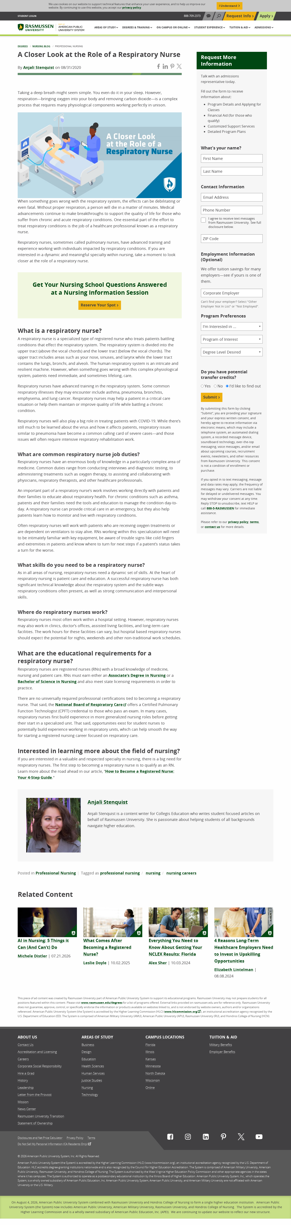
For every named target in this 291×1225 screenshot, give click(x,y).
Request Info (238, 16)
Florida (150, 1044)
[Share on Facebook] (158, 67)
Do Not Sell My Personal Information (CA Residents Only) (53, 1143)
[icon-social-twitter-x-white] (241, 1137)
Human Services (93, 1073)
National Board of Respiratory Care (89, 704)
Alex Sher (158, 963)
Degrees (23, 46)
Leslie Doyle (95, 963)
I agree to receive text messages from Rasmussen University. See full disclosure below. (234, 222)
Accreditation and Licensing (37, 1052)
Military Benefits (220, 1044)
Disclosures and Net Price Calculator (40, 1138)
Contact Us (25, 1044)
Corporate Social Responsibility (40, 1066)
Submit (210, 397)
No (220, 386)
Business (88, 1044)
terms (254, 522)
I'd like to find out (245, 386)
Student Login (27, 15)
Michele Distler (32, 956)
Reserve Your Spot (98, 305)
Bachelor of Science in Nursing (47, 681)
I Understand (228, 6)
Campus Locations (165, 1037)
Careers (23, 1059)
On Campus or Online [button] (172, 27)
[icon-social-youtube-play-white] (259, 1137)
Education (89, 1059)
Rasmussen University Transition (41, 1116)
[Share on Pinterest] (172, 67)
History (23, 1080)
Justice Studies (92, 1080)
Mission (23, 1102)
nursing (153, 873)
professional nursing (120, 873)
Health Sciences (93, 1066)
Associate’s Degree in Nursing (137, 675)
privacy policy (131, 7)
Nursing (87, 1087)
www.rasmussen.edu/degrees (101, 1003)
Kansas (151, 1059)
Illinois (150, 1052)
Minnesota (153, 1066)
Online (150, 1087)
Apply (265, 16)
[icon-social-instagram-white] (187, 1137)
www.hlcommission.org (180, 1011)
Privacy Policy (75, 1138)
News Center (27, 1109)
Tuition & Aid (223, 1037)
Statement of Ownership (35, 1123)
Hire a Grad (26, 1073)
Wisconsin (153, 1080)
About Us (27, 1037)
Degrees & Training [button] (136, 27)
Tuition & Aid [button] (239, 27)
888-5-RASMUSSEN (220, 508)
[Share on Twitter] (179, 67)
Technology (90, 1094)
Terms (91, 1138)
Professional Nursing (56, 873)
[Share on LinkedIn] (165, 67)
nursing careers (181, 873)
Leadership (26, 1087)
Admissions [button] (263, 27)
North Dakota (155, 1073)
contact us (212, 527)
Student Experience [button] (208, 27)
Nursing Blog (41, 46)
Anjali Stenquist (38, 67)
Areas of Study (97, 1037)
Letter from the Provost (35, 1094)
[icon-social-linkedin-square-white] (205, 1137)
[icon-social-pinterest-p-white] (223, 1137)
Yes (208, 386)
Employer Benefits (222, 1052)
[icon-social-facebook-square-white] (170, 1137)
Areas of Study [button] (105, 27)
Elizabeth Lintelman (233, 969)
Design (86, 1052)
